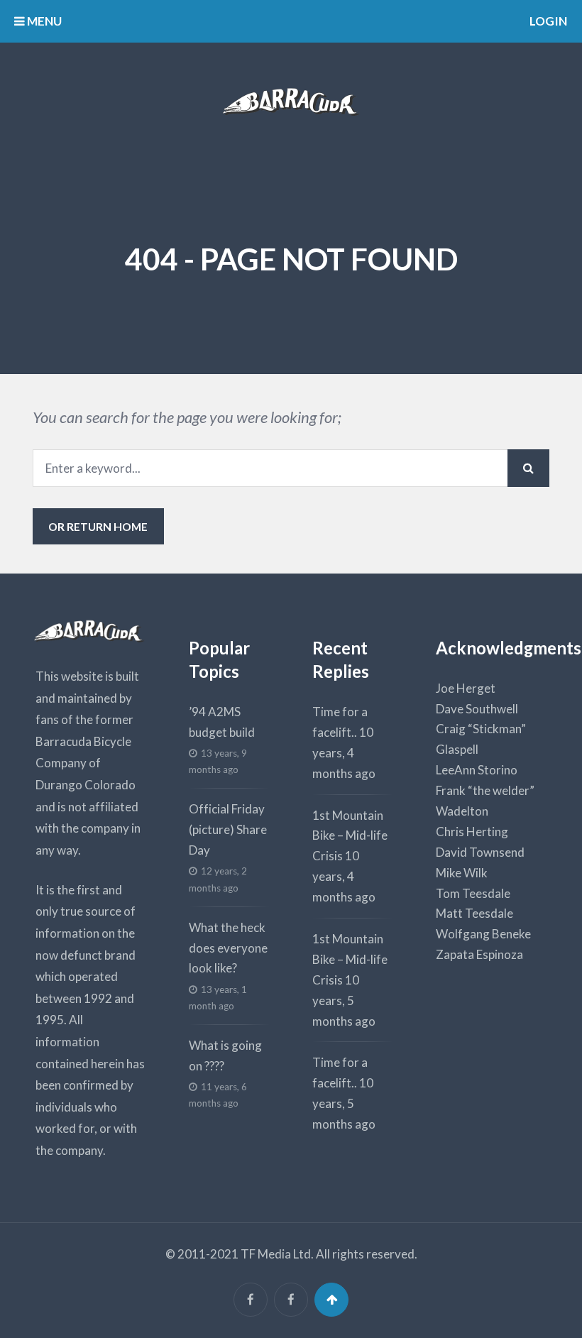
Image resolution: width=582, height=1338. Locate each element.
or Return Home (98, 526)
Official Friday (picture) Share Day (228, 829)
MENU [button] (43, 20)
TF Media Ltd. (277, 1253)
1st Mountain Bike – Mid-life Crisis (350, 836)
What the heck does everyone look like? (228, 948)
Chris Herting (472, 831)
